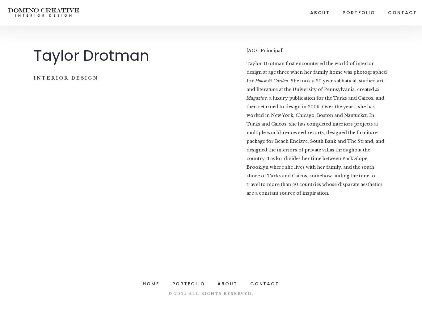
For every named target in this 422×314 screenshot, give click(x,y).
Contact (402, 13)
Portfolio (359, 13)
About (320, 13)
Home (151, 284)
